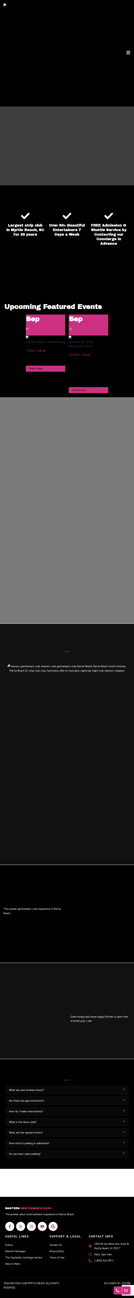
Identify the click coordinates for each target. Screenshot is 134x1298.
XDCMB (126, 1283)
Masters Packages (15, 1251)
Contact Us (56, 1245)
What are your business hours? (26, 1090)
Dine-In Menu (12, 1263)
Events (9, 1245)
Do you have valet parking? (25, 1154)
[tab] (67, 1090)
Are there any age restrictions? (26, 1100)
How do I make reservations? (26, 1111)
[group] (45, 343)
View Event (36, 368)
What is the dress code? (23, 1122)
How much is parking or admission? (29, 1143)
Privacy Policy (57, 1251)
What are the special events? (26, 1132)
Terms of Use (57, 1257)
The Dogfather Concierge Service (23, 1257)
